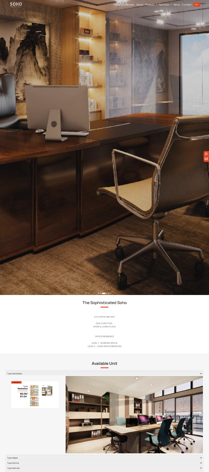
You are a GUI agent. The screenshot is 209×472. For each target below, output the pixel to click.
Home (117, 4)
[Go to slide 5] (108, 293)
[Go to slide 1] (98, 293)
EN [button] (196, 4)
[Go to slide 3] (102, 293)
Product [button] (150, 4)
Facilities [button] (164, 4)
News (177, 4)
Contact (186, 4)
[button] (76, 414)
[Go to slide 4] (105, 293)
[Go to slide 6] (110, 293)
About (139, 4)
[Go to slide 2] (100, 293)
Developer (128, 4)
